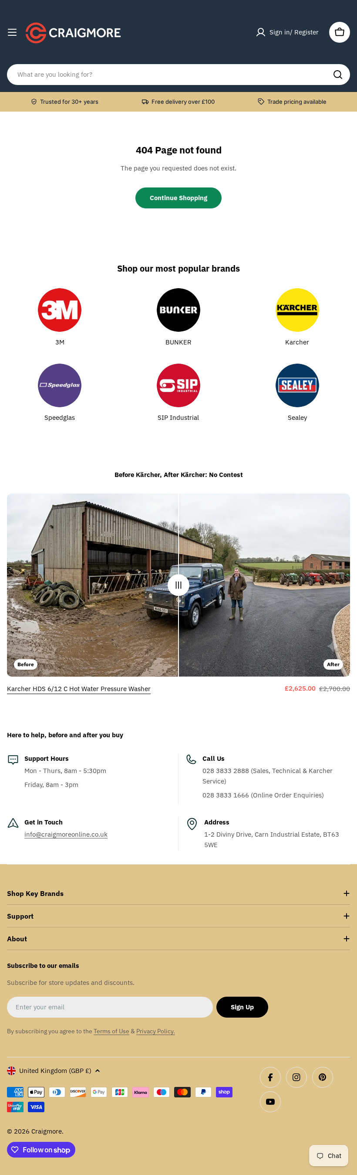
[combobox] (178, 74)
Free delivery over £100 (183, 101)
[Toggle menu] (12, 32)
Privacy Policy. (155, 1031)
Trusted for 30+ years (69, 101)
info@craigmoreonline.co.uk (66, 834)
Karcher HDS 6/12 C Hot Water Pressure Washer (79, 689)
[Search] (338, 74)
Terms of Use (111, 1031)
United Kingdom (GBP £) (55, 1070)
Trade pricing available (297, 101)
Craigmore (46, 1131)
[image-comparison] (178, 585)
